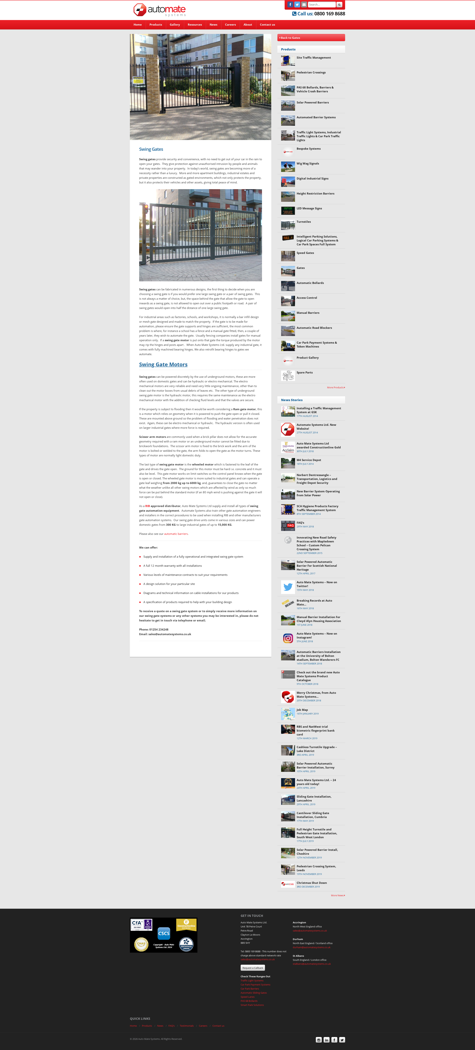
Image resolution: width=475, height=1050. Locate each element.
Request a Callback (253, 968)
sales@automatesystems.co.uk (258, 959)
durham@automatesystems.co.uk (311, 947)
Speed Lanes (248, 996)
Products (156, 24)
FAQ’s (171, 1025)
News (213, 24)
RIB (147, 506)
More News (337, 895)
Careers (230, 24)
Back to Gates (290, 38)
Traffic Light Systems (252, 980)
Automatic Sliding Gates (254, 992)
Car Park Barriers (250, 988)
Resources (195, 24)
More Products (335, 387)
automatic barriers (176, 534)
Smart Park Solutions (252, 1005)
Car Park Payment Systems (255, 984)
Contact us (267, 24)
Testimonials (187, 1025)
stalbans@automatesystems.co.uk (312, 963)
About (248, 24)
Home (138, 24)
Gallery (175, 24)
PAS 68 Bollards (249, 1001)
